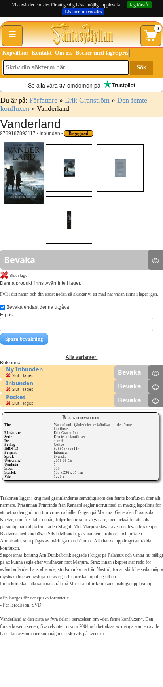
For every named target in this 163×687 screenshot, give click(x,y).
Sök (141, 67)
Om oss (63, 53)
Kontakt (42, 53)
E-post (7, 315)
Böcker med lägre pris (102, 53)
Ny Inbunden (24, 369)
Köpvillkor (15, 53)
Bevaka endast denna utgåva (37, 307)
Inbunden (19, 383)
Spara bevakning (24, 339)
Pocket (15, 397)
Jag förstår (139, 5)
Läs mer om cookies (83, 12)
